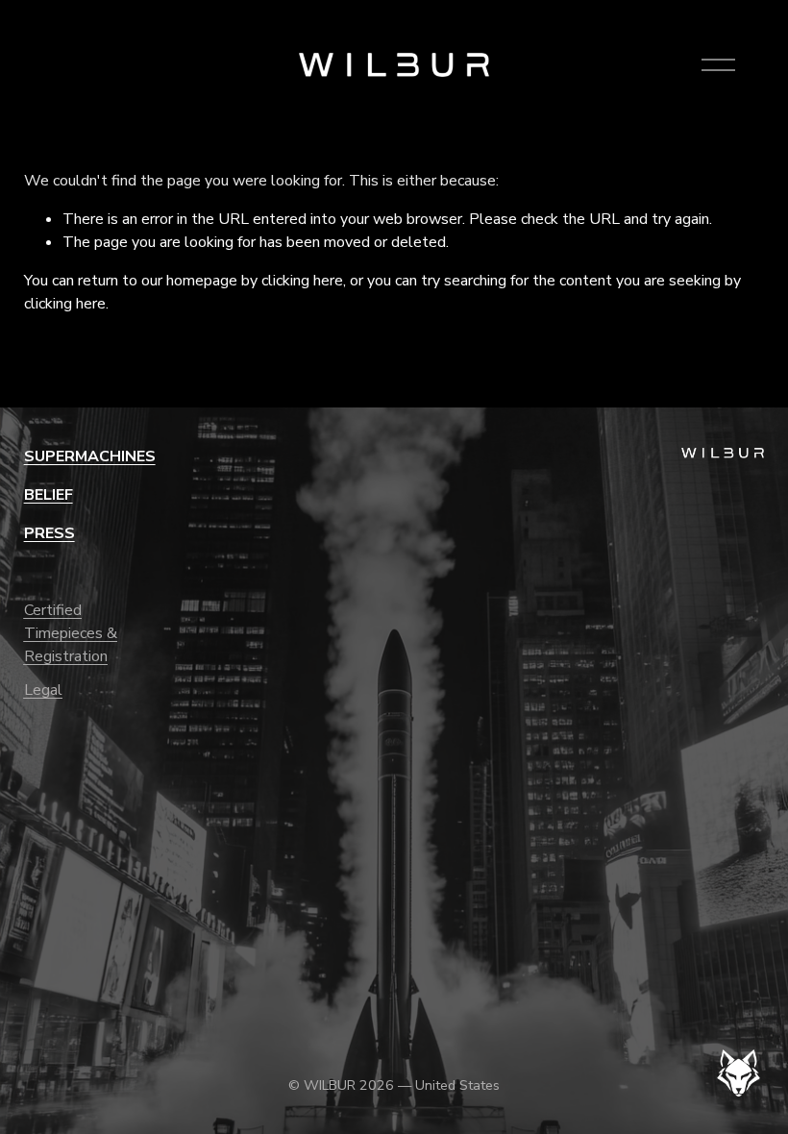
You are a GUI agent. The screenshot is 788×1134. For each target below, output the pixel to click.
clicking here (302, 280)
